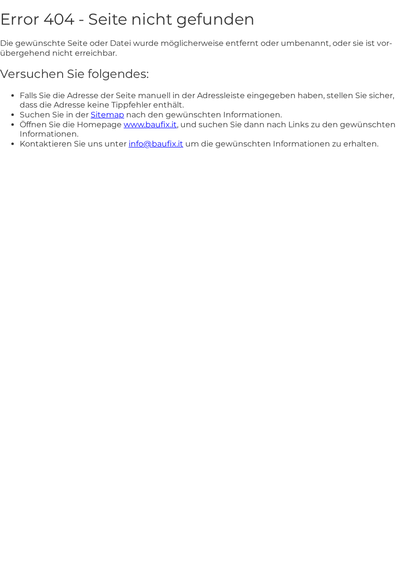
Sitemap (107, 114)
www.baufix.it (150, 124)
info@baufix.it (156, 143)
